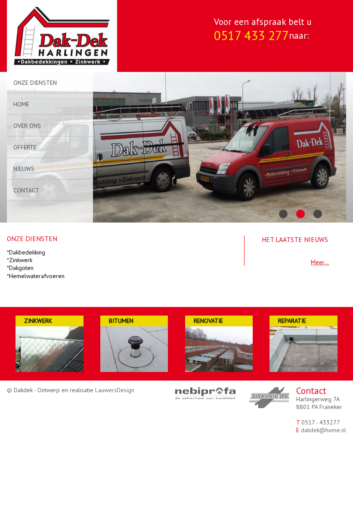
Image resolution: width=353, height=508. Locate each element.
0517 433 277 (251, 35)
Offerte (25, 147)
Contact (26, 190)
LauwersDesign (114, 390)
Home (21, 104)
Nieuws (23, 169)
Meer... (320, 262)
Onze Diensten (35, 83)
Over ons (27, 126)
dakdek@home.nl (323, 430)
